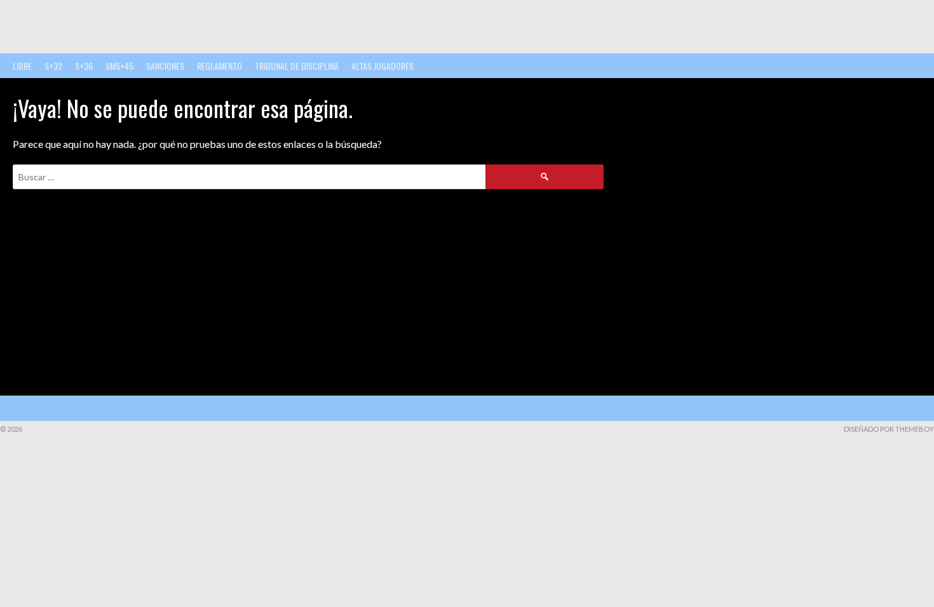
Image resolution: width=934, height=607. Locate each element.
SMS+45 (119, 65)
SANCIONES (165, 65)
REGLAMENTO (219, 65)
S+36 (84, 65)
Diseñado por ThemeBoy (889, 429)
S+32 (53, 65)
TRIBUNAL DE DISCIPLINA (297, 65)
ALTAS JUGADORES (382, 65)
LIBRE (22, 65)
